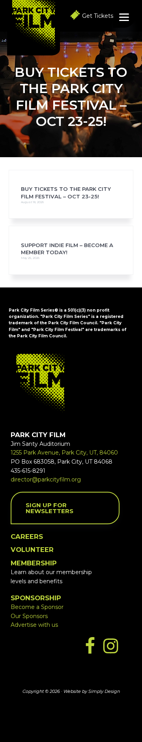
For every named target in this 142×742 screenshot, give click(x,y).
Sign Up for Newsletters (49, 508)
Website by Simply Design (92, 691)
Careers (27, 536)
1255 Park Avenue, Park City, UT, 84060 (64, 452)
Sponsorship (36, 598)
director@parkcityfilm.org (46, 479)
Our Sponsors (29, 616)
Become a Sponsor (37, 607)
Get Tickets (97, 15)
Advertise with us (34, 624)
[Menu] (124, 17)
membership (34, 563)
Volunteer (32, 550)
